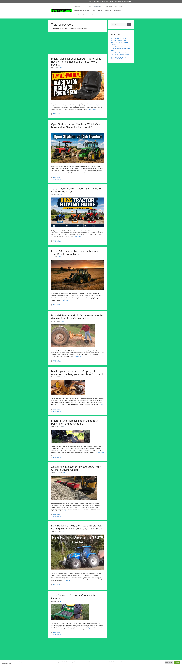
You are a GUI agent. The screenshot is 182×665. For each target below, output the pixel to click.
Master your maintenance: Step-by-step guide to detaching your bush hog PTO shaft (77, 373)
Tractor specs (108, 6)
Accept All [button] (177, 662)
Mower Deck (77, 15)
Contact (111, 1)
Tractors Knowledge (97, 10)
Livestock (94, 15)
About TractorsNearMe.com (95, 1)
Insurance (102, 15)
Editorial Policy (127, 1)
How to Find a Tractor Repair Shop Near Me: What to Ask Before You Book (121, 48)
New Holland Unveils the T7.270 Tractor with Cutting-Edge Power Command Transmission (77, 527)
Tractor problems (87, 6)
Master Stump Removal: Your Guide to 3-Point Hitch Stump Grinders (75, 422)
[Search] (129, 24)
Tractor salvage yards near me (81, 10)
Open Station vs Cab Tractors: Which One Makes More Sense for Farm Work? (75, 126)
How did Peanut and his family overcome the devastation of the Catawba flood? (77, 317)
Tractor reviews (98, 6)
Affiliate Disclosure (119, 1)
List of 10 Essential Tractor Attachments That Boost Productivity (74, 253)
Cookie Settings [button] (168, 662)
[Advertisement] (77, 44)
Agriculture (108, 10)
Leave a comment (57, 114)
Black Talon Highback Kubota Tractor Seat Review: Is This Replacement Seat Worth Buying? (76, 61)
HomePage (77, 6)
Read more (92, 109)
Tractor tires (86, 15)
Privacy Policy (105, 1)
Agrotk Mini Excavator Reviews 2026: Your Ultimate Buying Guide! (76, 468)
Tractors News (117, 10)
